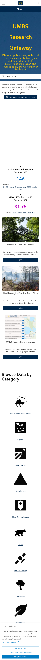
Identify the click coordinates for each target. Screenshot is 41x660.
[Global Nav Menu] (3, 3)
